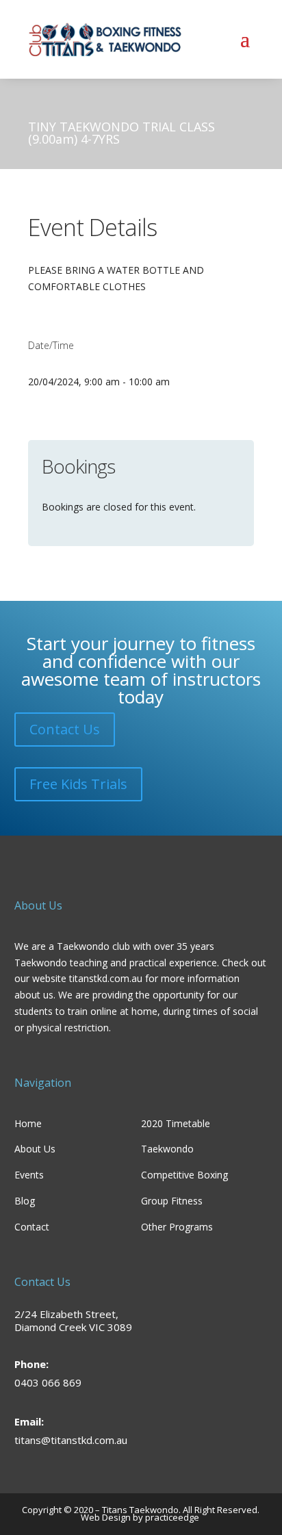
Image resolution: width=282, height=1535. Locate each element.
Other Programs (177, 1226)
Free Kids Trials (78, 784)
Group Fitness (172, 1200)
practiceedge (173, 1517)
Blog (24, 1200)
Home (28, 1123)
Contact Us (64, 729)
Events (29, 1174)
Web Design (106, 1517)
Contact (31, 1226)
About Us (34, 1148)
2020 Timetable (175, 1123)
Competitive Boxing (184, 1174)
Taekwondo (167, 1148)
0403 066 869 (47, 1382)
